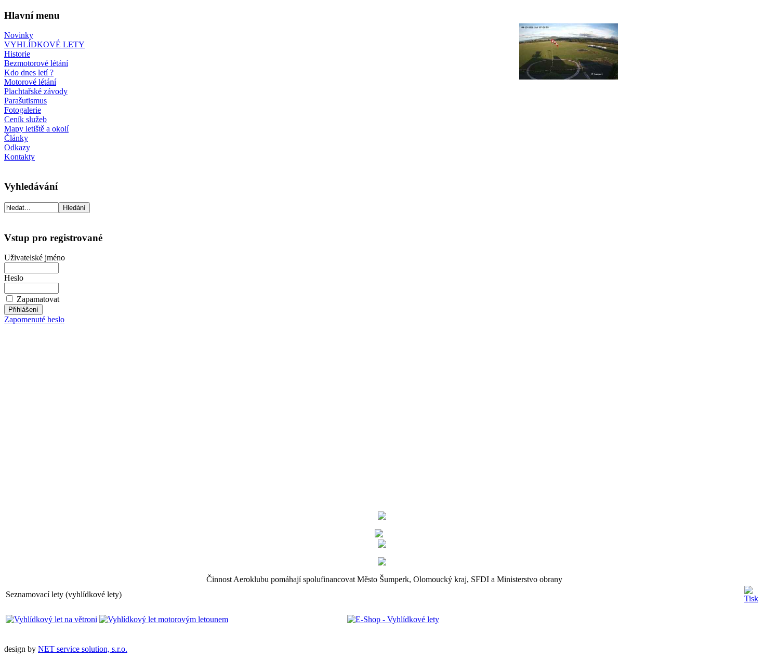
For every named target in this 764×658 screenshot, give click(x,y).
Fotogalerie (22, 110)
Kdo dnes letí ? (29, 72)
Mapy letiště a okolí (36, 128)
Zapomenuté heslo (34, 319)
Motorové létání (30, 81)
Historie (17, 53)
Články (16, 138)
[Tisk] (751, 591)
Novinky (18, 35)
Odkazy (17, 147)
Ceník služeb (25, 119)
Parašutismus (25, 100)
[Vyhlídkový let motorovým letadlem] (163, 619)
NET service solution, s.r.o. (82, 648)
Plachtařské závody (36, 91)
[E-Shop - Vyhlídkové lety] (334, 619)
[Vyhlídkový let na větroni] (51, 619)
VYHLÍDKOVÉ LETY (44, 44)
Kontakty (19, 156)
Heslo (13, 277)
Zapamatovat (38, 299)
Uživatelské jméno (34, 257)
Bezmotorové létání (36, 63)
